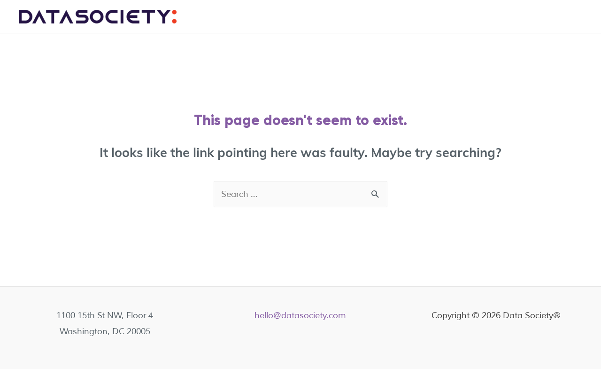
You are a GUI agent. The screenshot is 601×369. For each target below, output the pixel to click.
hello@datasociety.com (300, 315)
